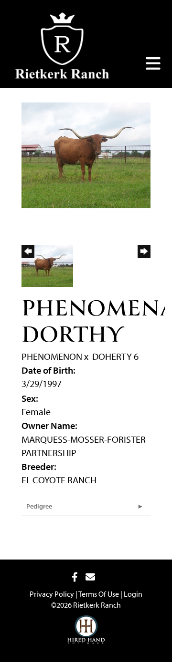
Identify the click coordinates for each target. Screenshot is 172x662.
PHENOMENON (52, 356)
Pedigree (39, 506)
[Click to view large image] (86, 154)
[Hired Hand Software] (86, 622)
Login (133, 594)
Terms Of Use (98, 594)
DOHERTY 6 (115, 356)
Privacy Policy (52, 594)
